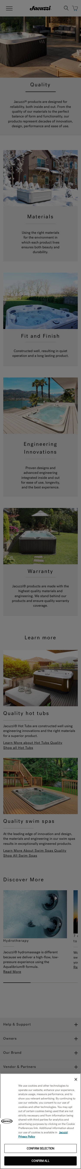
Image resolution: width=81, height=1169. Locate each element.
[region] (40, 1121)
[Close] (76, 1079)
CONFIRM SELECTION (40, 1148)
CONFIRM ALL (40, 1161)
